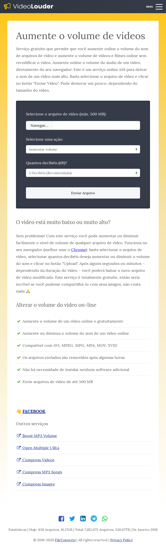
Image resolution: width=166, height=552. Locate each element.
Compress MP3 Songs (41, 471)
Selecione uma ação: (44, 139)
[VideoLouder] (28, 6)
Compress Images (38, 484)
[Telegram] (93, 518)
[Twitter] (72, 518)
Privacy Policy (121, 540)
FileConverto (65, 540)
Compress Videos (37, 459)
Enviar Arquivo (83, 193)
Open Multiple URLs (40, 447)
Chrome (78, 249)
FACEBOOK (33, 411)
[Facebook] (61, 518)
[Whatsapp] (104, 518)
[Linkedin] (83, 518)
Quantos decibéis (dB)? (46, 162)
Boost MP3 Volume (39, 435)
